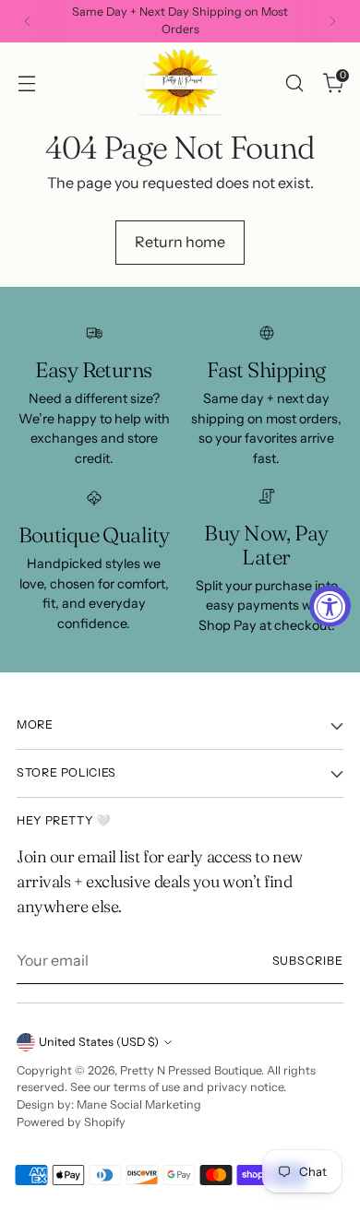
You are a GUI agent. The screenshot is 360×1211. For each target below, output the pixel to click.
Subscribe (307, 961)
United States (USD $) (99, 1042)
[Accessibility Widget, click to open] (330, 605)
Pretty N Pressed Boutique (190, 1070)
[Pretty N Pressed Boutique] (180, 82)
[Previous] (27, 21)
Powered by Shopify (71, 1122)
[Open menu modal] (26, 82)
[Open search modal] (294, 82)
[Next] (332, 21)
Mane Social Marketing (139, 1104)
